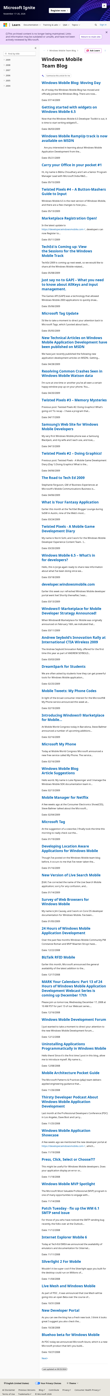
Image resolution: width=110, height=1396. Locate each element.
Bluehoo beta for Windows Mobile (71, 1334)
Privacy (65, 1390)
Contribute (54, 1390)
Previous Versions (26, 1390)
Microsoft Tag (53, 821)
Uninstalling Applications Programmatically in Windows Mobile (74, 1046)
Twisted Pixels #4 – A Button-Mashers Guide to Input (74, 191)
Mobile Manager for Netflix (65, 797)
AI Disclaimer (8, 1390)
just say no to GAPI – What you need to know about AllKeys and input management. (73, 284)
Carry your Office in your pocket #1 (72, 165)
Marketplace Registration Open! (69, 218)
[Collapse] (35, 48)
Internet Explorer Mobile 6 (64, 1237)
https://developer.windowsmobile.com (62, 229)
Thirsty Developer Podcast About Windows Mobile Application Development (70, 1101)
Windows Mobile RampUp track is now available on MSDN (74, 138)
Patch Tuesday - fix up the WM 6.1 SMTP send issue (70, 1210)
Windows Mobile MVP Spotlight (68, 1183)
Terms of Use (8, 1394)
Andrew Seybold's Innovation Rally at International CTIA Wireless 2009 (74, 639)
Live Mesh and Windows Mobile (68, 1286)
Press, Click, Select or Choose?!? (68, 1159)
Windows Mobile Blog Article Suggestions (60, 770)
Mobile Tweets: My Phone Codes (69, 690)
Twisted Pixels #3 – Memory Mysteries (74, 400)
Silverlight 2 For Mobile (61, 1261)
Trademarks (24, 1394)
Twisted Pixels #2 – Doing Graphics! (72, 453)
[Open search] (96, 24)
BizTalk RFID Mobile (58, 957)
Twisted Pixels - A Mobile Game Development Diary (68, 528)
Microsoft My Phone (59, 744)
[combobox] (19, 53)
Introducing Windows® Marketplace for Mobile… (73, 717)
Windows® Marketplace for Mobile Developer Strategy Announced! (71, 610)
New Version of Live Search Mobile (71, 875)
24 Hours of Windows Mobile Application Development (66, 930)
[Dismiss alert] (104, 5)
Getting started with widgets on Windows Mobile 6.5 (69, 109)
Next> (45, 1358)
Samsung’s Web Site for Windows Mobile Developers (70, 426)
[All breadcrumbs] (44, 50)
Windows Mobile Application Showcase (66, 1132)
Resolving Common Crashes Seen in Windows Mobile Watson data (72, 373)
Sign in (103, 24)
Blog (41, 1390)
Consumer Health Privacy (87, 1390)
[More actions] (105, 50)
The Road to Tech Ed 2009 (63, 477)
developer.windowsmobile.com (68, 584)
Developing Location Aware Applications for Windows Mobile (70, 848)
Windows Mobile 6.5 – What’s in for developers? (68, 557)
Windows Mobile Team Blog (62, 50)
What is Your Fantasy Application (70, 502)
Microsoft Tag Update (60, 313)
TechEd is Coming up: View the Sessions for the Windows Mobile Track (67, 251)
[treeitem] (19, 60)
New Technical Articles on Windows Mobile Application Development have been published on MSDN (74, 342)
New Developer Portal (60, 1310)
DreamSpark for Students (64, 666)
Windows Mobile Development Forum (74, 1019)
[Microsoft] (5, 25)
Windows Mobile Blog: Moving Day (71, 82)
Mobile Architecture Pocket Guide (70, 1072)
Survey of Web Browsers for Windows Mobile (65, 901)
